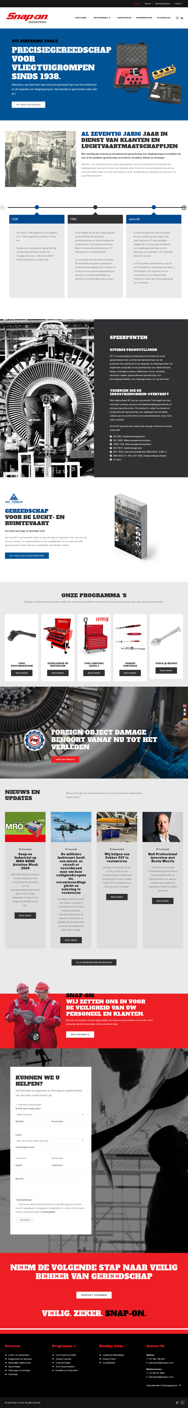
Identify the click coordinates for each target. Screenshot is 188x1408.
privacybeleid (49, 1212)
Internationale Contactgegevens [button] (161, 1385)
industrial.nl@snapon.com (161, 1362)
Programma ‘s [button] (102, 18)
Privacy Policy (109, 1359)
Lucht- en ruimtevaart (18, 1355)
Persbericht (164, 849)
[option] (37, 206)
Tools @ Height (166, 663)
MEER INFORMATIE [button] (65, 759)
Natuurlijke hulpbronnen (19, 1362)
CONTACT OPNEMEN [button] (94, 1295)
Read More (22, 673)
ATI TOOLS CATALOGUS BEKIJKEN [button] (27, 556)
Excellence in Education (58, 664)
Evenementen (144, 18)
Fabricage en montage (19, 1370)
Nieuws (148, 4)
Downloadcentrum (162, 4)
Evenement (26, 849)
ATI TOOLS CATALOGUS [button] (28, 105)
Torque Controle (130, 664)
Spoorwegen (14, 1366)
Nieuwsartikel (118, 849)
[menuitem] (138, 3)
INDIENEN (25, 1220)
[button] (177, 17)
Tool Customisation (22, 664)
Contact (178, 4)
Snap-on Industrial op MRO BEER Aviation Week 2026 (25, 861)
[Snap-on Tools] (27, 17)
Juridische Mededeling (113, 1355)
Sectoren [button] (81, 18)
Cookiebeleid (109, 1362)
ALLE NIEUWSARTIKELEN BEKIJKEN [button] (94, 962)
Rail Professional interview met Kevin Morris (162, 857)
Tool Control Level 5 (94, 664)
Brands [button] (137, 4)
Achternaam (57, 1158)
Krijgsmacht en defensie (20, 1359)
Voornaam (21, 1158)
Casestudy (72, 849)
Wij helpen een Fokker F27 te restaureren (117, 857)
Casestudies (124, 18)
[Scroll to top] (182, 1402)
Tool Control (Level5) (66, 1355)
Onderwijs (13, 1374)
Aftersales (163, 18)
